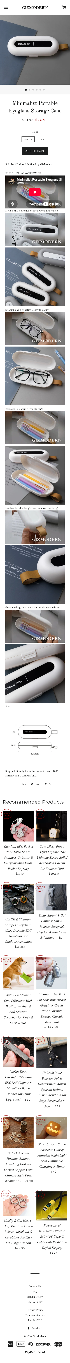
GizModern (39, 1336)
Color (35, 131)
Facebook (37, 1328)
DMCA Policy (35, 1301)
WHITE (28, 139)
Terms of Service (35, 1315)
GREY (42, 139)
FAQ (35, 1291)
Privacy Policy (35, 1310)
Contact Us (35, 1286)
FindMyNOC (35, 1320)
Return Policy (35, 1296)
